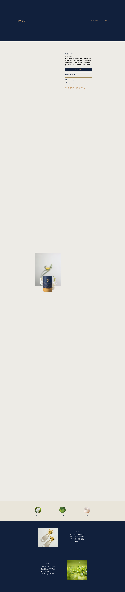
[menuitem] (105, 20)
